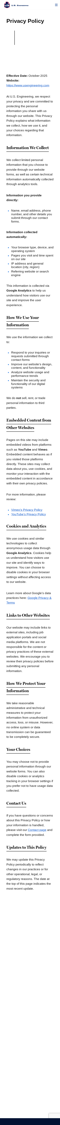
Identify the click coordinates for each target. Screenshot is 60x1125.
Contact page (37, 830)
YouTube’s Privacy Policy (28, 514)
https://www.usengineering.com (27, 85)
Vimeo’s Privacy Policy (26, 510)
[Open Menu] (56, 5)
